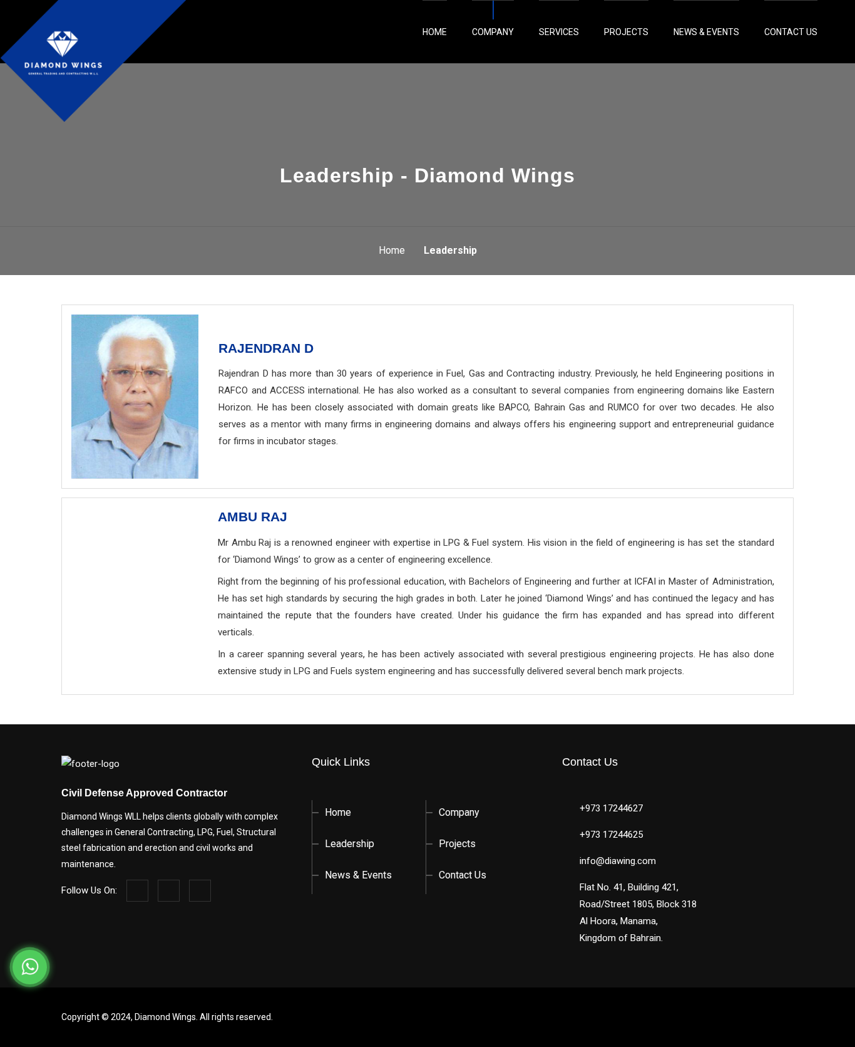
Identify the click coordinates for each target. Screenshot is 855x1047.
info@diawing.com (618, 861)
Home (434, 32)
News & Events (706, 32)
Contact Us (790, 32)
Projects (626, 32)
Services (559, 32)
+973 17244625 (611, 834)
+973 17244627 (611, 808)
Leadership (349, 844)
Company (493, 32)
